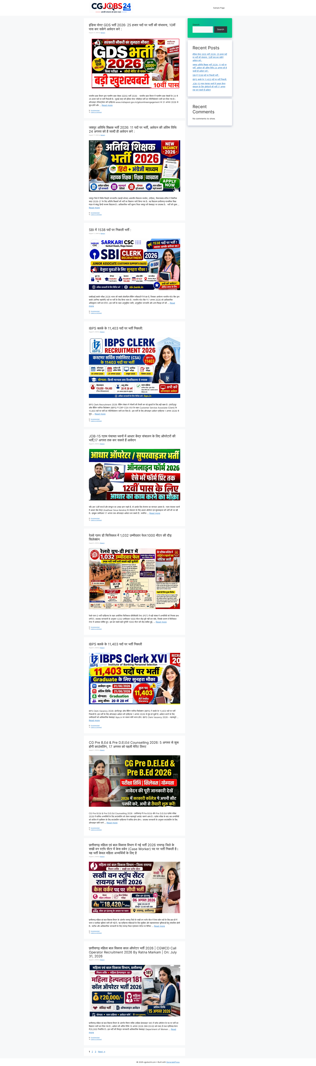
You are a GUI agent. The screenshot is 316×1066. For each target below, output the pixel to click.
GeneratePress (173, 1062)
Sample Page (219, 8)
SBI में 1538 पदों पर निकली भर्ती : (110, 230)
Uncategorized (95, 110)
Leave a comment (96, 112)
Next (101, 1051)
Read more (107, 105)
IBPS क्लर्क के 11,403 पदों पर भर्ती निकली (115, 644)
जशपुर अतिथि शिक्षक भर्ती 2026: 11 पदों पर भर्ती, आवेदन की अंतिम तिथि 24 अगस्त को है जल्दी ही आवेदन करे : (133, 129)
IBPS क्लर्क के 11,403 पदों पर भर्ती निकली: (116, 328)
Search (196, 24)
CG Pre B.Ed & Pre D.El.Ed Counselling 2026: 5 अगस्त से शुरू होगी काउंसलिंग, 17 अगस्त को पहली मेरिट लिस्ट (134, 744)
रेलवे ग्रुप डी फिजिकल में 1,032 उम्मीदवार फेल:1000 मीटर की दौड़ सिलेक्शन (130, 537)
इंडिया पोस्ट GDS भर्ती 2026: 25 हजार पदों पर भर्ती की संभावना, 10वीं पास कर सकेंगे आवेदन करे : (132, 27)
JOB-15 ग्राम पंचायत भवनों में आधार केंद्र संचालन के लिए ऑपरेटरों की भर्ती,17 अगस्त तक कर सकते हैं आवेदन (132, 438)
